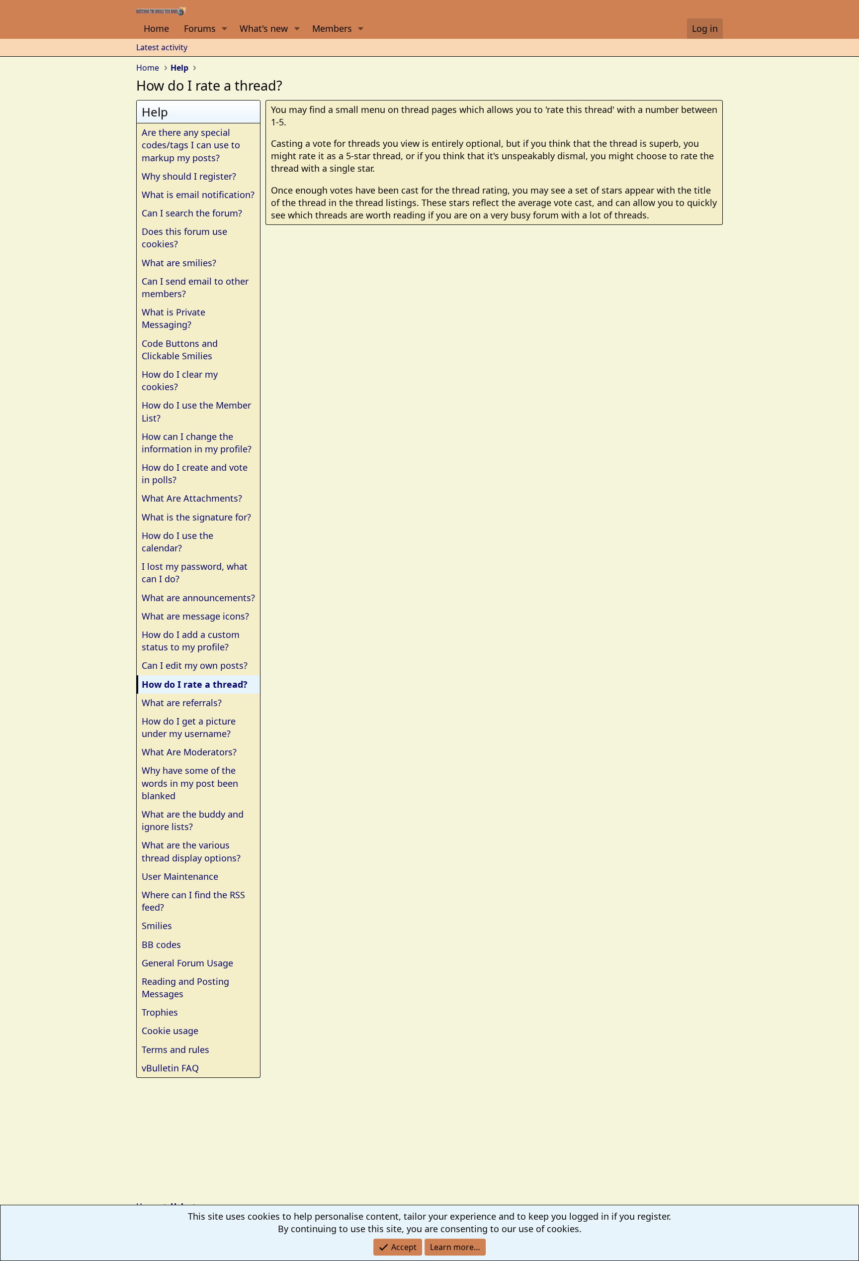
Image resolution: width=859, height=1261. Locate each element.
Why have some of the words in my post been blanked (190, 782)
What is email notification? (198, 195)
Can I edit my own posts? (195, 665)
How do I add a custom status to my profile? (191, 641)
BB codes (161, 944)
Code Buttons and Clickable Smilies (180, 349)
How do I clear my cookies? (180, 380)
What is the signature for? (196, 517)
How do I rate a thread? (195, 684)
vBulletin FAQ (170, 1068)
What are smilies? (179, 263)
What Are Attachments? (192, 498)
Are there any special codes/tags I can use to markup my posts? (191, 144)
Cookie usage (170, 1031)
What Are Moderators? (189, 752)
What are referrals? (182, 703)
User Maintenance (180, 876)
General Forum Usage (187, 963)
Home (156, 28)
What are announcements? (198, 598)
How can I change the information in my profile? (197, 442)
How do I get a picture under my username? (189, 727)
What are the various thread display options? (191, 851)
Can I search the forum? (192, 213)
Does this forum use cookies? (184, 237)
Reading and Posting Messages (185, 987)
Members (332, 28)
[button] (225, 28)
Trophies (160, 1012)
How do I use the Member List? (196, 411)
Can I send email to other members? (195, 287)
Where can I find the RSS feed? (193, 901)
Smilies (157, 926)
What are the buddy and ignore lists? (193, 820)
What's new (264, 28)
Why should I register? (189, 176)
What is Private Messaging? (173, 318)
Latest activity (161, 47)
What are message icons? (195, 616)
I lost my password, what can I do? (195, 572)
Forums (200, 28)
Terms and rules (175, 1049)
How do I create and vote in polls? (195, 473)
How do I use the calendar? (177, 541)
